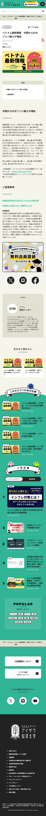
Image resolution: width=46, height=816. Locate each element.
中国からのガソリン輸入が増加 (17, 89)
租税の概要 (12, 792)
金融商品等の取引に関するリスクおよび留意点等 (20, 200)
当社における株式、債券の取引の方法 (20, 789)
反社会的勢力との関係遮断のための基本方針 (22, 773)
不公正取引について (15, 786)
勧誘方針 (11, 770)
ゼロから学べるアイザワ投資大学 (10, 4)
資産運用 (34, 618)
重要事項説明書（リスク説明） (18, 754)
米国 (34, 614)
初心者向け (12, 618)
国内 (20, 614)
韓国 (26, 618)
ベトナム (10, 16)
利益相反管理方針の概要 (16, 764)
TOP (3, 16)
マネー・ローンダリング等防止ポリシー (20, 776)
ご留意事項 (10, 94)
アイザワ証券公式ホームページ (23, 673)
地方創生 (27, 622)
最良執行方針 (13, 767)
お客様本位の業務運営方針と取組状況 (20, 760)
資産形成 (18, 622)
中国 (20, 618)
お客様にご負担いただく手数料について (17, 205)
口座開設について (23, 661)
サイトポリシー (13, 783)
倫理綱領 (11, 757)
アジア (27, 614)
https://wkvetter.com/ (21, 171)
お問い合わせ (13, 751)
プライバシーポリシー (15, 779)
